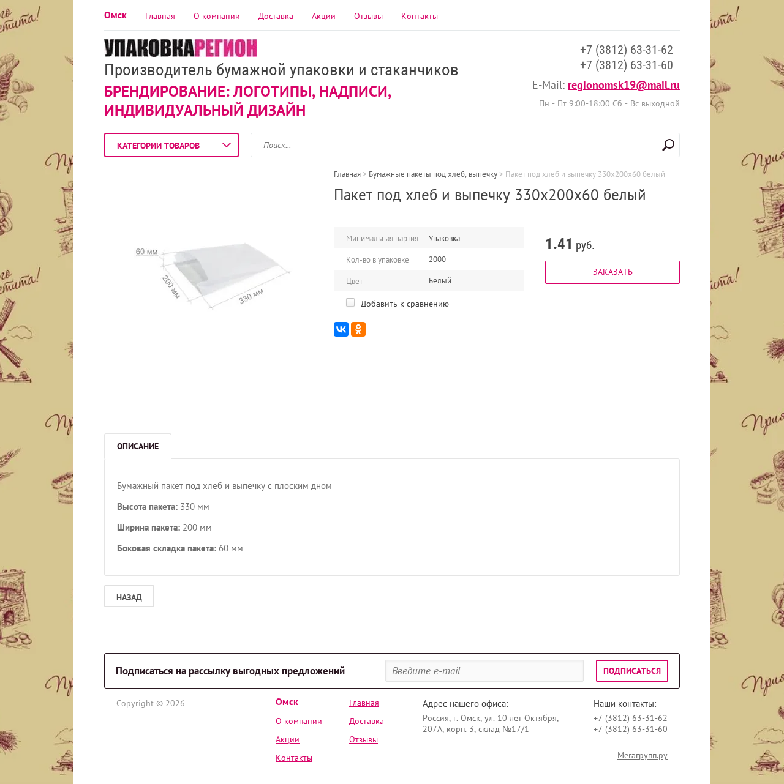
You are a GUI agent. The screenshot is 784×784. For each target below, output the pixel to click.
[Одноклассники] (358, 329)
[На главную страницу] (180, 49)
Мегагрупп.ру (642, 755)
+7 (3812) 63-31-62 (626, 49)
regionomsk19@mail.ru (624, 85)
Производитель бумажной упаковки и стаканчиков (281, 70)
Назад (129, 597)
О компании (217, 15)
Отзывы (368, 15)
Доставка (275, 15)
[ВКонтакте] (341, 329)
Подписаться (632, 670)
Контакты (419, 15)
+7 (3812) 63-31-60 (626, 65)
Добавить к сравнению (403, 303)
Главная (160, 15)
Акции (324, 15)
